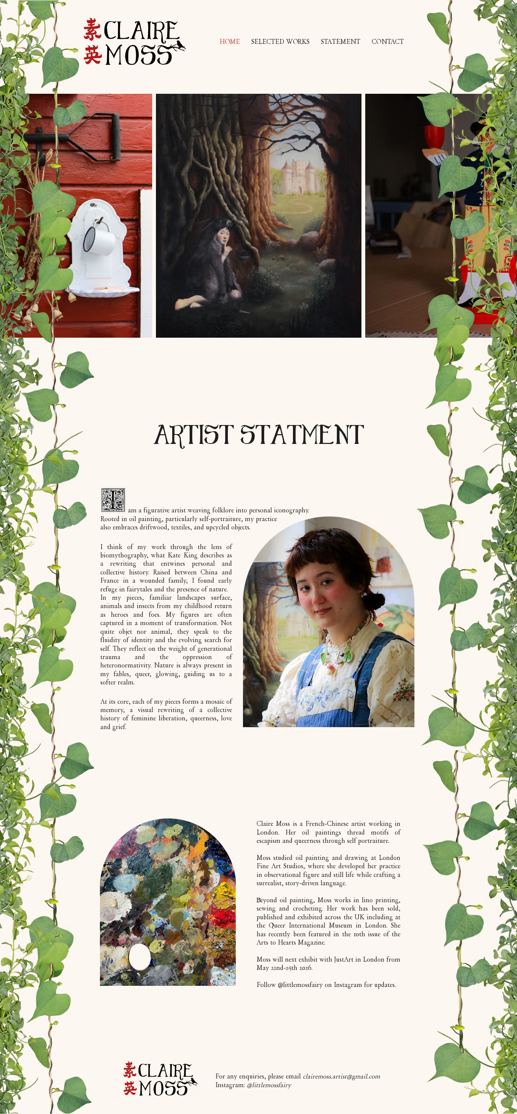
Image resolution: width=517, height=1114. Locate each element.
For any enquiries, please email (297, 1076)
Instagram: (253, 1085)
